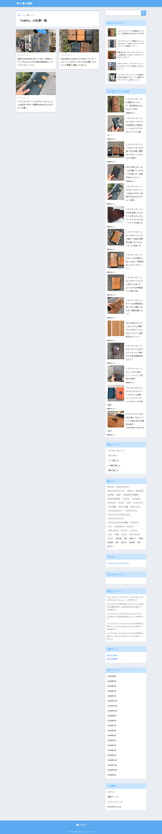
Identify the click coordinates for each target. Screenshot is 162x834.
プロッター (112, 456)
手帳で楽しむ (113, 470)
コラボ (129, 503)
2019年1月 (112, 755)
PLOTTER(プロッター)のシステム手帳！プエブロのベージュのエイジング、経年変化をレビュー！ (134, 330)
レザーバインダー (134, 534)
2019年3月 (112, 745)
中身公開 (118, 538)
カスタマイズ (112, 503)
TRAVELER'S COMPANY (131, 495)
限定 (139, 542)
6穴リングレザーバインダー (116, 491)
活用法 (141, 538)
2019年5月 (112, 735)
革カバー (110, 546)
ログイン (111, 792)
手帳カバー (132, 538)
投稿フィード (113, 797)
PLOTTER (111, 495)
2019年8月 (112, 721)
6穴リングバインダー (123, 487)
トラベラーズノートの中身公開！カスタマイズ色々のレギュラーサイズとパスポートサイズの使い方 (134, 216)
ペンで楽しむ (113, 461)
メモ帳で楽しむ (114, 465)
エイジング (126, 499)
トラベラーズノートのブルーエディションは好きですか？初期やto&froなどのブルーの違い (134, 193)
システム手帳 (112, 507)
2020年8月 (112, 676)
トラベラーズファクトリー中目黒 (118, 522)
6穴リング (111, 487)
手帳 (125, 538)
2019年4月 (112, 740)
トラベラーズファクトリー (116, 518)
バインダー (130, 526)
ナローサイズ (134, 522)
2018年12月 (112, 760)
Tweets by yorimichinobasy (118, 563)
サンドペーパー (138, 503)
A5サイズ (130, 491)
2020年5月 (112, 686)
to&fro (119, 495)
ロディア (110, 538)
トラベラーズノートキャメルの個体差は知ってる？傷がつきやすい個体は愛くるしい (134, 307)
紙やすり (124, 542)
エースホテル (136, 499)
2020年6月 (112, 681)
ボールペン (134, 530)
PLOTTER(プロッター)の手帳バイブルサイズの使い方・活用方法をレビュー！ (134, 172)
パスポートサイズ (113, 530)
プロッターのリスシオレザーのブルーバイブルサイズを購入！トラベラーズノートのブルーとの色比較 (125, 396)
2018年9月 (112, 775)
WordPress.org (114, 807)
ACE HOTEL (139, 491)
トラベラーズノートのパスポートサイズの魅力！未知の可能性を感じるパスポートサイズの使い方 (134, 239)
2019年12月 (112, 701)
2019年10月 (112, 711)
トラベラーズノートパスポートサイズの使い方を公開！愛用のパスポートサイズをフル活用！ (134, 151)
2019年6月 (112, 731)
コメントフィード (115, 802)
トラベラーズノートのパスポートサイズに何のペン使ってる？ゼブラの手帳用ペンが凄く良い (134, 284)
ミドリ (110, 534)
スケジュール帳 (123, 507)
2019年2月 (112, 750)
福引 (117, 542)
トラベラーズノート (116, 451)
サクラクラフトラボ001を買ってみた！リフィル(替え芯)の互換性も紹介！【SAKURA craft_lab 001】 (126, 422)
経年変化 (132, 542)
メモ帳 (116, 534)
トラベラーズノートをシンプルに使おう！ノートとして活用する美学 (134, 374)
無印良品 (110, 542)
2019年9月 (112, 716)
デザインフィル (135, 507)
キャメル (121, 503)
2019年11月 (112, 706)
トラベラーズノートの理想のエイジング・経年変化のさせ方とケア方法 (134, 104)
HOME (82, 824)
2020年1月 (112, 696)
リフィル (124, 534)
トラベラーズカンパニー (115, 511)
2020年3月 (112, 691)
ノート (110, 526)
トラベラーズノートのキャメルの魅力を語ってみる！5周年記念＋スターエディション (135, 261)
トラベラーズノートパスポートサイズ (119, 514)
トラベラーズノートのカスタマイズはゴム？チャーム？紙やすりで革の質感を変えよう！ (134, 352)
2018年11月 (112, 765)
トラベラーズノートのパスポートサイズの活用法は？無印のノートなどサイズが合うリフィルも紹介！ (125, 126)
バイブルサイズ (119, 526)
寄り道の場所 (25, 3)
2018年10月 (112, 770)
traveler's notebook (114, 499)
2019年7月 (112, 726)
